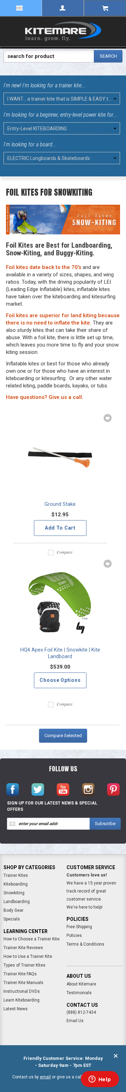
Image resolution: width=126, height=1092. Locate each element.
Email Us (75, 1020)
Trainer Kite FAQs (20, 973)
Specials (12, 919)
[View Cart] (105, 8)
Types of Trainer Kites (25, 965)
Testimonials (79, 992)
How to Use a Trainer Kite (28, 956)
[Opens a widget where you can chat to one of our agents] (99, 1080)
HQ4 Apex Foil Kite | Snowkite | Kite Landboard (60, 653)
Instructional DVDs (22, 991)
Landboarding (17, 901)
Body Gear (13, 910)
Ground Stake (60, 504)
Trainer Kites (16, 875)
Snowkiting (14, 892)
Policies (74, 935)
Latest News (16, 1008)
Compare (64, 552)
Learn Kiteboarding (22, 1000)
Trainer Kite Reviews (23, 947)
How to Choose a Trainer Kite (31, 939)
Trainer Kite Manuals (23, 982)
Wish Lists (107, 418)
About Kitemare (81, 984)
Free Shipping (79, 926)
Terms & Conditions (85, 944)
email (45, 1077)
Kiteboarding (16, 884)
